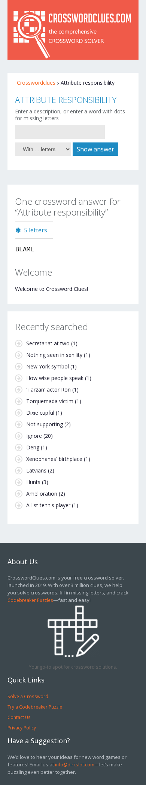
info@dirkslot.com (74, 764)
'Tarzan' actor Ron (48, 389)
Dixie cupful (40, 412)
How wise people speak (54, 377)
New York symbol (47, 366)
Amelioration (41, 493)
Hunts (33, 482)
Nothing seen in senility (54, 354)
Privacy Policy (21, 728)
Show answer (95, 149)
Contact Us (19, 717)
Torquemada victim (49, 401)
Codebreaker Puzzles (30, 600)
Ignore (34, 435)
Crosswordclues (36, 82)
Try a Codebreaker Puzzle (34, 707)
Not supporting (44, 424)
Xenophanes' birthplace (54, 458)
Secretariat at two (48, 343)
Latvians (36, 470)
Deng (32, 447)
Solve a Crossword (27, 696)
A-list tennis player (48, 505)
